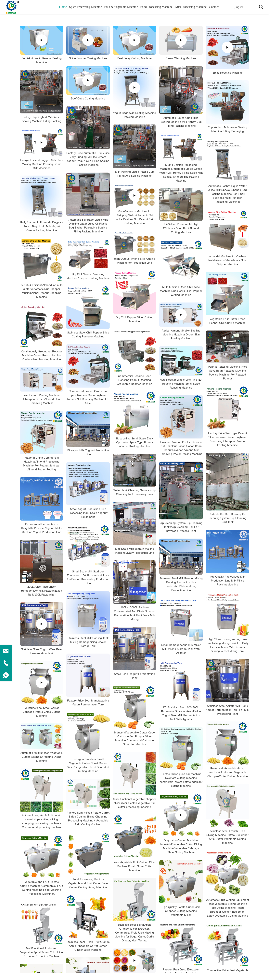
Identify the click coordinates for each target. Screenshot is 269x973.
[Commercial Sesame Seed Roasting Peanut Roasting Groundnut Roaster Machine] (134, 350)
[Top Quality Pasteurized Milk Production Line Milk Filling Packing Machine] (227, 551)
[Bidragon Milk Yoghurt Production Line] (88, 429)
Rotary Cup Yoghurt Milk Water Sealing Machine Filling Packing (41, 119)
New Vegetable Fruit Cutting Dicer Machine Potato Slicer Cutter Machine (134, 866)
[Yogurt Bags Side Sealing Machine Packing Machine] (134, 87)
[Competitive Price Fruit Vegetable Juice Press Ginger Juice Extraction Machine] (227, 945)
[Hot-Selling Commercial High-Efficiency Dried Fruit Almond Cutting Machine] (181, 204)
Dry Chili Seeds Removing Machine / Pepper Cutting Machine (88, 275)
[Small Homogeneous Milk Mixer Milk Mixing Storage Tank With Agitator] (181, 619)
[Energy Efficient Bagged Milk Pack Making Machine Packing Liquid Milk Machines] (41, 142)
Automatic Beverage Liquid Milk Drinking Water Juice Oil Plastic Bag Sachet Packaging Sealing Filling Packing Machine (88, 225)
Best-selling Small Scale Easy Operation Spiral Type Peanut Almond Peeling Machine (134, 442)
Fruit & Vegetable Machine (121, 6)
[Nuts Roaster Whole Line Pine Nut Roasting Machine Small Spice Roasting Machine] (181, 361)
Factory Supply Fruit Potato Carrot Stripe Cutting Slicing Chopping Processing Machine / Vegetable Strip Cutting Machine (88, 818)
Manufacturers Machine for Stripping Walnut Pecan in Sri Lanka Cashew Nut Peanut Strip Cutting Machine (134, 217)
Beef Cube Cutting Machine (88, 98)
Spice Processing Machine (85, 6)
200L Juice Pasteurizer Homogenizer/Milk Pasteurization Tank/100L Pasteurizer (41, 590)
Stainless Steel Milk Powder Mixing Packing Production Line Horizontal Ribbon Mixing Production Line (181, 584)
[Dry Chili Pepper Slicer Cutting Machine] (134, 292)
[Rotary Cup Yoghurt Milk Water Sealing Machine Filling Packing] (41, 91)
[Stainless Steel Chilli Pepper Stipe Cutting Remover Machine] (88, 307)
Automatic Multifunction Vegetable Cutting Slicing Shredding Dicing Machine (41, 756)
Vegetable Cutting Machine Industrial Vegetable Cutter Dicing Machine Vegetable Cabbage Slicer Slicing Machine (181, 846)
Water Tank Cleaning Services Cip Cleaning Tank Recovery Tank (134, 492)
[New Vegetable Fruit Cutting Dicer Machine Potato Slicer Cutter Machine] (134, 837)
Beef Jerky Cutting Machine (134, 58)
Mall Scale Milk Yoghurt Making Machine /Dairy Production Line (134, 550)
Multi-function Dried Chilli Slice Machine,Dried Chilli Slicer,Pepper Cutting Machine (181, 290)
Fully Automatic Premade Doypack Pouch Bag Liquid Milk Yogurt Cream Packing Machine (41, 226)
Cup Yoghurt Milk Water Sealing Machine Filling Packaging (227, 129)
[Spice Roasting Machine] (227, 47)
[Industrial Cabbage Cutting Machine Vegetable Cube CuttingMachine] (134, 960)
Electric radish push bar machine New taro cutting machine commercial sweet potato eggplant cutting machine (181, 779)
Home (63, 6)
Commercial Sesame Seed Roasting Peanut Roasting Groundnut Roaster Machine (134, 379)
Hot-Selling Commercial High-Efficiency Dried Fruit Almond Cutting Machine (181, 228)
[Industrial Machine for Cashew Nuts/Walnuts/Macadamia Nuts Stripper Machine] (227, 231)
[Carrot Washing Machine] (181, 40)
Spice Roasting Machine (227, 72)
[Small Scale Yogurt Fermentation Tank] (134, 648)
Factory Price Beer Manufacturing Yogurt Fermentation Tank (88, 702)
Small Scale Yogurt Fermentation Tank (134, 675)
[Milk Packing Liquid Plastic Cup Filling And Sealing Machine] (134, 146)
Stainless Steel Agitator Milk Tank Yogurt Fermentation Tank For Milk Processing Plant (227, 709)
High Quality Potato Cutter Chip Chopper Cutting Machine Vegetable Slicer (180, 910)
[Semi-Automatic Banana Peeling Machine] (41, 40)
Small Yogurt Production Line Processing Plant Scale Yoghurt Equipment (88, 512)
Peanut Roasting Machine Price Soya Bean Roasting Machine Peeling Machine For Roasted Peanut (227, 372)
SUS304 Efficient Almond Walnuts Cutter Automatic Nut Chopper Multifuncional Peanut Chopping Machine (41, 290)
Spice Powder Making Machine (88, 58)
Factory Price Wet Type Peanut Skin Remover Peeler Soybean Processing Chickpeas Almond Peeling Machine (227, 439)
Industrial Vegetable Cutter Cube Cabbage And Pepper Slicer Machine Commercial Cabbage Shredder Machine (134, 738)
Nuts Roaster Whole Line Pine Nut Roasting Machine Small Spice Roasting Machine (181, 383)
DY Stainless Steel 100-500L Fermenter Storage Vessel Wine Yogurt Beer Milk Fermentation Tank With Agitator (181, 713)
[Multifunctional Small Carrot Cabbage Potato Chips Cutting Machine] (41, 682)
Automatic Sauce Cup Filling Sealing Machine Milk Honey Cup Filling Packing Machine (181, 121)
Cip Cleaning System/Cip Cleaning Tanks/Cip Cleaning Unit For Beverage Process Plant (181, 527)
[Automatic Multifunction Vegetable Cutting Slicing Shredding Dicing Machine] (41, 736)
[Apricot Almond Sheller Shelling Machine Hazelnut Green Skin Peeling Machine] (181, 314)
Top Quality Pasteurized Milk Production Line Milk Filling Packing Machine (227, 580)
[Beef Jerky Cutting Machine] (134, 40)
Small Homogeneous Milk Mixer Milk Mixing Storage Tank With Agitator (181, 648)
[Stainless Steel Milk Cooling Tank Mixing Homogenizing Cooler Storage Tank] (88, 612)
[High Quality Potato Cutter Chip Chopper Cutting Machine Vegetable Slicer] (181, 881)
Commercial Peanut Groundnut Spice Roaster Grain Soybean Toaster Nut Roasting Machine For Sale (88, 397)
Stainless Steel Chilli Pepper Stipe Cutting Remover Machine (88, 334)
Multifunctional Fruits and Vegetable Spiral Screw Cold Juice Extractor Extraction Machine (41, 952)
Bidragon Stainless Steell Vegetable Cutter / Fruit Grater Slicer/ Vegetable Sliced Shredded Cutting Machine (88, 765)
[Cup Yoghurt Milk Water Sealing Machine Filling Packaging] (227, 102)
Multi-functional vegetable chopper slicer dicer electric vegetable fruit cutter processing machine (134, 802)
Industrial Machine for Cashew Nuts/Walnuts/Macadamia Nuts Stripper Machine (227, 260)
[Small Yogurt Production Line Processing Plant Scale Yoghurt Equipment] (88, 483)
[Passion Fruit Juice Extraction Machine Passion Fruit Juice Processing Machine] (181, 944)
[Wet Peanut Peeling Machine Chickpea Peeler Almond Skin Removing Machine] (41, 379)
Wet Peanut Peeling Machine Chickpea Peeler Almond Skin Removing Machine (41, 399)
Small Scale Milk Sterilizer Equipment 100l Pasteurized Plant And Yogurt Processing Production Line (88, 577)
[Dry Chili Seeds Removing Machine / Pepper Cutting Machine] (88, 255)
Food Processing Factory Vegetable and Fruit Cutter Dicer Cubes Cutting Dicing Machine (88, 883)
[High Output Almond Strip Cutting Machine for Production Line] (134, 243)
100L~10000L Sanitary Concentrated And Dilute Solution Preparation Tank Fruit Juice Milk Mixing (134, 613)
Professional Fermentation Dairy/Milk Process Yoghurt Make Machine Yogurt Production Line (41, 528)
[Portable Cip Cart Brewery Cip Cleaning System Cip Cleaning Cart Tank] (227, 481)
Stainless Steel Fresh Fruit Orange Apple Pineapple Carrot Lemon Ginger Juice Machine (88, 945)
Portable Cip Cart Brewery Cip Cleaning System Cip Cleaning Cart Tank (227, 517)
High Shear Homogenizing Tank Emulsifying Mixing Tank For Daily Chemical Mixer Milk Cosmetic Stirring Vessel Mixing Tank (227, 645)
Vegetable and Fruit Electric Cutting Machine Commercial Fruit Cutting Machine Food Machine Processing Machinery (41, 887)
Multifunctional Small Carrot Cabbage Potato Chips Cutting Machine (41, 711)
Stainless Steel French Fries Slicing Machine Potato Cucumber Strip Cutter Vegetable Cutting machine (227, 836)
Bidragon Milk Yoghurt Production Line (88, 452)
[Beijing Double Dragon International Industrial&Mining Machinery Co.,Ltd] (24, 7)
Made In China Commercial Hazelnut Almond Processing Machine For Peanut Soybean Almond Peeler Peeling (41, 463)
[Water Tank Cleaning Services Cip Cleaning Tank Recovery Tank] (134, 470)
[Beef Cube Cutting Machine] (88, 80)
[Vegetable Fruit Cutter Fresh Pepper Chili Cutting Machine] (227, 293)
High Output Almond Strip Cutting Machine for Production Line (134, 260)
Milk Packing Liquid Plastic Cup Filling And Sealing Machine (134, 173)
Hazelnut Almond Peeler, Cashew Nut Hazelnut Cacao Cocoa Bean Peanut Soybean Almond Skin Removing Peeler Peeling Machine (181, 447)
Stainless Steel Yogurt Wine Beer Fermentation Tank (41, 651)
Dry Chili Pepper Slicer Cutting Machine (134, 319)
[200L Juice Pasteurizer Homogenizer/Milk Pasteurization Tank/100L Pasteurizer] (41, 561)
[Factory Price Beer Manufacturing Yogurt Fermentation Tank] (88, 675)
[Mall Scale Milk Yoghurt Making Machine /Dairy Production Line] (134, 523)
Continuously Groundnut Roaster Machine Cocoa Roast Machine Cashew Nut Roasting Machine (41, 355)
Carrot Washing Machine (181, 58)
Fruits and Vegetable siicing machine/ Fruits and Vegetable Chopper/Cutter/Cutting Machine (227, 772)
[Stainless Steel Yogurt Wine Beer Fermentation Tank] (41, 624)
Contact (214, 6)
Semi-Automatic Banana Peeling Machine (41, 60)
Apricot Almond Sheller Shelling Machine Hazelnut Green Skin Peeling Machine (181, 334)
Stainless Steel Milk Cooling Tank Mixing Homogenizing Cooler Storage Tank (88, 641)
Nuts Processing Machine (191, 6)
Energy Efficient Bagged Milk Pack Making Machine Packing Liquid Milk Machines (41, 163)
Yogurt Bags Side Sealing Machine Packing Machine (134, 114)
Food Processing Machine (156, 6)
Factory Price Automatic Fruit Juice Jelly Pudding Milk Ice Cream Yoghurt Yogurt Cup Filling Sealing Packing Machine (88, 159)
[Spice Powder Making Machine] (88, 40)
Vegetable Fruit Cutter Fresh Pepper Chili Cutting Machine (227, 320)
